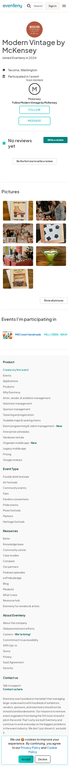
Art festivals (10, 482)
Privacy (7, 656)
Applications (10, 381)
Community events (14, 487)
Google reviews (12, 459)
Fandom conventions (16, 499)
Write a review (55, 140)
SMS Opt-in (10, 645)
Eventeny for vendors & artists (21, 606)
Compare (9, 561)
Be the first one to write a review (35, 161)
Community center (14, 549)
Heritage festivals (13, 521)
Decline (42, 759)
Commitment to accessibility (20, 640)
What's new (10, 595)
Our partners (10, 566)
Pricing (7, 454)
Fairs (6, 493)
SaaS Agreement (13, 662)
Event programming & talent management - (32, 426)
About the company (15, 623)
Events (7, 375)
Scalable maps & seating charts (22, 420)
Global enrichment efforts (18, 628)
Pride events (10, 504)
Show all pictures (53, 300)
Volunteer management (17, 403)
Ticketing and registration (18, 414)
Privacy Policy (30, 748)
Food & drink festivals (16, 476)
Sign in (52, 6)
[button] (33, 6)
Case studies (11, 555)
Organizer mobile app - (20, 442)
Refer (6, 538)
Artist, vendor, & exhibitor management (27, 398)
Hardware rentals (13, 437)
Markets (8, 516)
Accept (26, 759)
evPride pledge (12, 577)
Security (8, 668)
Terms (6, 651)
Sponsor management (16, 409)
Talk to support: (13, 687)
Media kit (8, 589)
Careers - (17, 634)
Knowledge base (13, 544)
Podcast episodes (14, 572)
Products (8, 386)
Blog (6, 583)
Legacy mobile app (14, 448)
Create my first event (16, 369)
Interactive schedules (16, 431)
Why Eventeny (11, 392)
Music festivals (12, 510)
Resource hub (11, 600)
